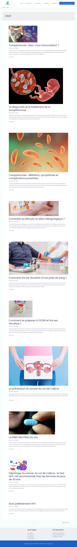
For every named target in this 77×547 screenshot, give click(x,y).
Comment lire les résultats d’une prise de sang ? (38, 277)
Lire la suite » (11, 56)
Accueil (21, 3)
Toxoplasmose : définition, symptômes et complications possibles (33, 176)
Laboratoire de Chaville (57, 536)
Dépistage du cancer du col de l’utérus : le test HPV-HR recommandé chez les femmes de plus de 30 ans (37, 476)
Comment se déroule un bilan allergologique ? (37, 219)
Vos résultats (54, 3)
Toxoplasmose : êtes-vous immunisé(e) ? (34, 45)
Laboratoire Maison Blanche (58, 533)
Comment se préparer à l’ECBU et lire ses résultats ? (33, 322)
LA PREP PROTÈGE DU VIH (23, 437)
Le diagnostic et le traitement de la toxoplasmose (29, 108)
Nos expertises (30, 534)
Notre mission (38, 3)
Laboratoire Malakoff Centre (59, 534)
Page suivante (66, 522)
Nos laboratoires (28, 3)
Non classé (11, 48)
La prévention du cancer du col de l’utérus (34, 388)
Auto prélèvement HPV (22, 503)
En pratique (46, 3)
